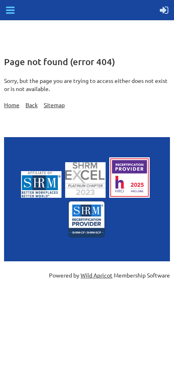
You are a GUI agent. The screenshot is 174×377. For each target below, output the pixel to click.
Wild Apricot (96, 275)
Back (31, 104)
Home (11, 104)
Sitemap (54, 104)
